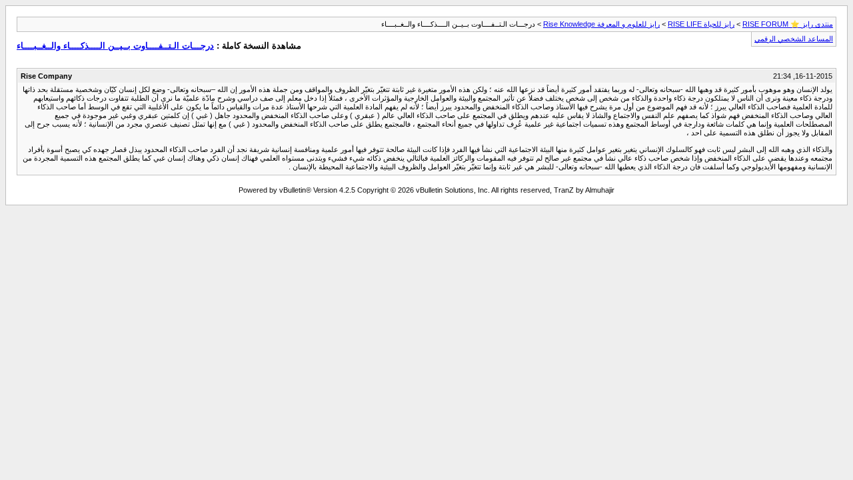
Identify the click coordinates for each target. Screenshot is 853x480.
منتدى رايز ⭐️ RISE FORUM (787, 24)
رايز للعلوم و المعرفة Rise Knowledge (601, 24)
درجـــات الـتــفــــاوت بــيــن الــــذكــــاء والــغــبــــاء (115, 46)
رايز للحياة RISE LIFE (701, 24)
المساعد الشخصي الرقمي (793, 39)
